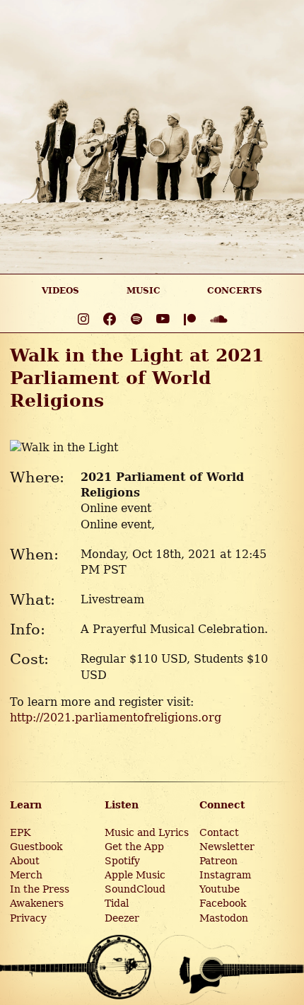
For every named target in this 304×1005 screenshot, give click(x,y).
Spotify (122, 860)
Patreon (218, 860)
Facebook (222, 903)
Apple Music (135, 875)
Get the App (134, 846)
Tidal (117, 903)
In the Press (39, 889)
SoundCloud (135, 889)
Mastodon (223, 918)
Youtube (219, 889)
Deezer (122, 918)
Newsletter (227, 846)
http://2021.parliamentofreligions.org (115, 717)
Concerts (234, 291)
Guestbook (36, 846)
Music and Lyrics (147, 832)
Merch (26, 875)
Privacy (28, 918)
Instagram (225, 875)
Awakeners (37, 903)
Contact (219, 832)
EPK (20, 832)
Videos (60, 291)
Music (143, 291)
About (25, 860)
